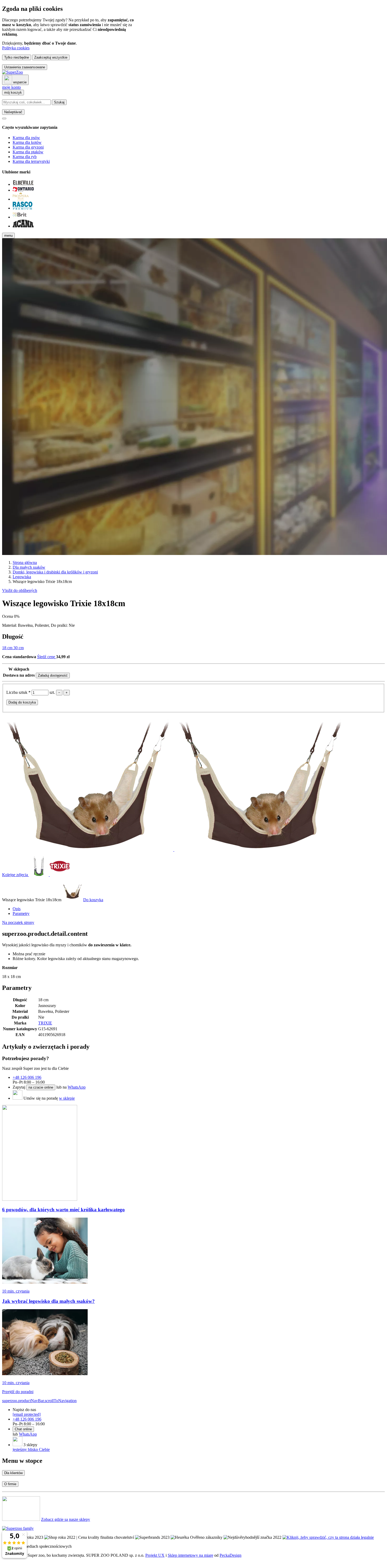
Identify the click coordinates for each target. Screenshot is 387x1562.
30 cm (18, 647)
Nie (72, 625)
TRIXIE (45, 1023)
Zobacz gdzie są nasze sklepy (65, 1519)
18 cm (7, 647)
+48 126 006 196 (27, 1077)
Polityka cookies (15, 48)
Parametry (21, 913)
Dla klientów (13, 1473)
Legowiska (22, 577)
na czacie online (40, 1087)
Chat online (23, 1429)
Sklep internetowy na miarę (190, 1555)
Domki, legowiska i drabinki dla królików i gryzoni (55, 572)
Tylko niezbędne (16, 57)
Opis (17, 908)
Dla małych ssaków (29, 567)
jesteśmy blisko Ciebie (31, 1449)
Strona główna (25, 562)
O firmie (10, 1484)
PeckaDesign (230, 1555)
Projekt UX (155, 1555)
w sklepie (67, 1098)
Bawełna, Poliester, (34, 625)
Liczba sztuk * (19, 692)
